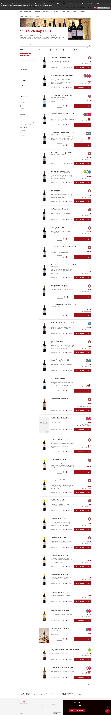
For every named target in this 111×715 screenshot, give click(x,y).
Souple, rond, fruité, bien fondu (27, 122)
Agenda (55, 12)
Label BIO (23, 108)
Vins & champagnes (29, 16)
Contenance (54, 67)
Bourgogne (33, 707)
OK (95, 7)
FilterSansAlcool (24, 110)
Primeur (23, 106)
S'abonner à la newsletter (76, 710)
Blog (74, 12)
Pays (51, 713)
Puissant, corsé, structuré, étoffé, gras (28, 117)
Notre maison (44, 703)
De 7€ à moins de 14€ (26, 133)
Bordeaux (32, 705)
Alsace (32, 703)
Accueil (21, 16)
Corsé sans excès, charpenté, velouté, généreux (27, 120)
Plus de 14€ (23, 135)
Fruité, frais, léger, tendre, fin (27, 124)
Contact (21, 713)
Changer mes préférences (103, 7)
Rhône (32, 709)
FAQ (24, 713)
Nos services (43, 705)
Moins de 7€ (23, 130)
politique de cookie (47, 5)
